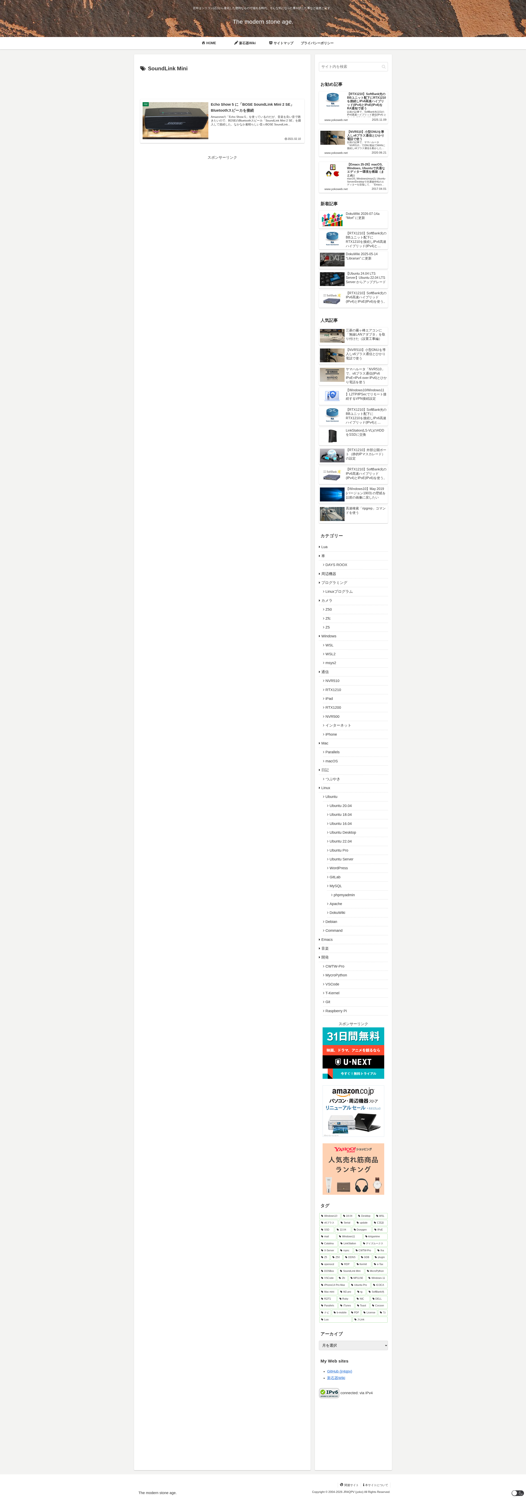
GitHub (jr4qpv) (339, 1371)
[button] (383, 66)
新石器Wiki (336, 1378)
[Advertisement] (222, 84)
